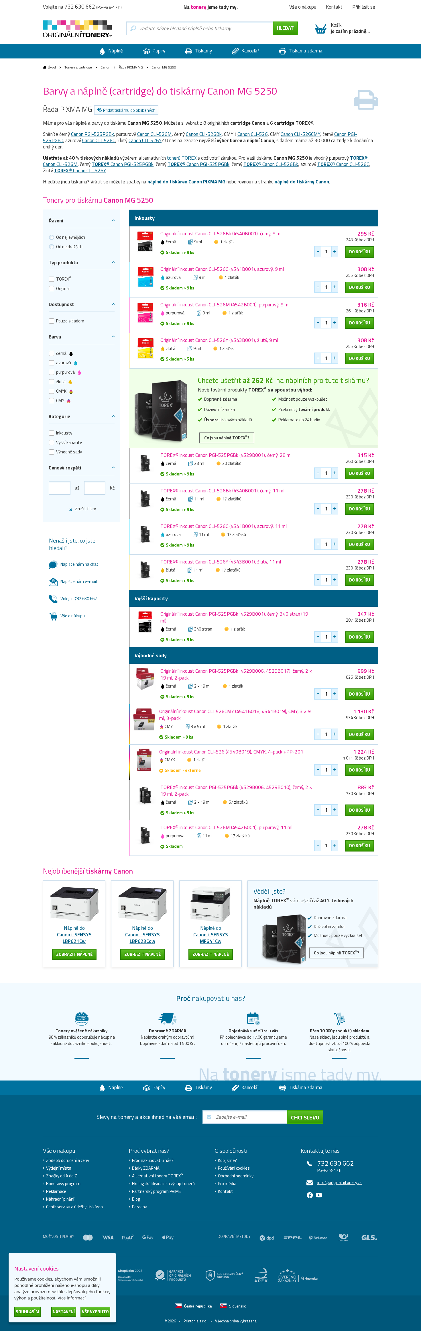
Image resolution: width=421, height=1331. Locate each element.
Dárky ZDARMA (146, 1168)
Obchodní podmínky (235, 1176)
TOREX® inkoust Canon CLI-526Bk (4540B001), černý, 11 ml (222, 490)
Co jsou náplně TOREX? (226, 437)
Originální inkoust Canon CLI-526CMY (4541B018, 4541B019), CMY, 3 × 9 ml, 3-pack (235, 715)
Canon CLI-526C (98, 140)
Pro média (227, 1184)
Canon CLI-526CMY (300, 134)
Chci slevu (305, 1117)
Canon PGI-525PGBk (92, 134)
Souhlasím (27, 1311)
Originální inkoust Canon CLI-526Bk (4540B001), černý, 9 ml (221, 233)
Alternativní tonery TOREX (157, 1176)
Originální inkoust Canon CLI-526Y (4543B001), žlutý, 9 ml (219, 340)
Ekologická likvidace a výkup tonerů (163, 1184)
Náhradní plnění (60, 1199)
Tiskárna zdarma (305, 50)
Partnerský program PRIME (156, 1191)
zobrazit (74, 954)
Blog (136, 1199)
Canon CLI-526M (154, 134)
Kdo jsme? (227, 1160)
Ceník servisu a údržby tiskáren (74, 1207)
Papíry (158, 50)
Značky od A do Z (61, 1176)
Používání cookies (234, 1168)
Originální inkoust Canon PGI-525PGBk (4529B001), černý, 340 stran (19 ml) (234, 617)
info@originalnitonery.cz (339, 1182)
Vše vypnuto (95, 1311)
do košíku (359, 251)
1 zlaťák (227, 241)
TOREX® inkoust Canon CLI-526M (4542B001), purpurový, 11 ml (226, 827)
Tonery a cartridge (78, 67)
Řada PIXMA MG (131, 67)
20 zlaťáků (231, 463)
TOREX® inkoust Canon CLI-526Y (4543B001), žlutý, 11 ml (220, 561)
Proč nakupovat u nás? (153, 1160)
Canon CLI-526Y (145, 140)
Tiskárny (203, 50)
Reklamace (56, 1191)
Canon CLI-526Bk (204, 134)
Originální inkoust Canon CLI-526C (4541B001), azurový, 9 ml (222, 269)
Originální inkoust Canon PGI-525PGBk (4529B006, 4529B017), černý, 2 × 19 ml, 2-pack (236, 674)
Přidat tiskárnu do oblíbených (129, 110)
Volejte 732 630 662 (78, 598)
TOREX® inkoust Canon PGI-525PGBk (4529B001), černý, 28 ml (226, 455)
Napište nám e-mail (78, 581)
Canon (105, 67)
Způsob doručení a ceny (67, 1160)
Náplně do (74, 934)
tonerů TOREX (181, 158)
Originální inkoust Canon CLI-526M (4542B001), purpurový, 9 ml (225, 304)
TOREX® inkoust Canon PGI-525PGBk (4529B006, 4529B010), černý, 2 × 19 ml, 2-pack (236, 791)
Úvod (52, 67)
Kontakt (225, 1191)
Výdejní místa (58, 1168)
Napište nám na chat (79, 564)
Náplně (115, 50)
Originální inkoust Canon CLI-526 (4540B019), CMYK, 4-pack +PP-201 (231, 751)
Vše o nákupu (72, 615)
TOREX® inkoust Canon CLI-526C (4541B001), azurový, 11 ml (223, 526)
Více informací (72, 1298)
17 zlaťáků (231, 499)
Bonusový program (63, 1184)
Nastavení (64, 1311)
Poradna (139, 1207)
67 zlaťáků (238, 802)
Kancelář (249, 50)
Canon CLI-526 (252, 134)
